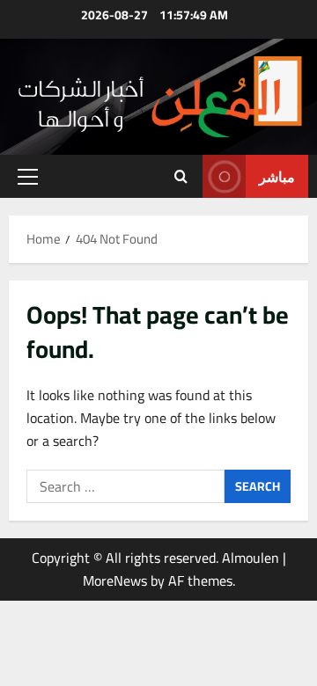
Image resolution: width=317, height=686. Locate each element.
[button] (28, 176)
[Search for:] (125, 486)
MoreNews (115, 580)
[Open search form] (181, 176)
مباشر (277, 176)
